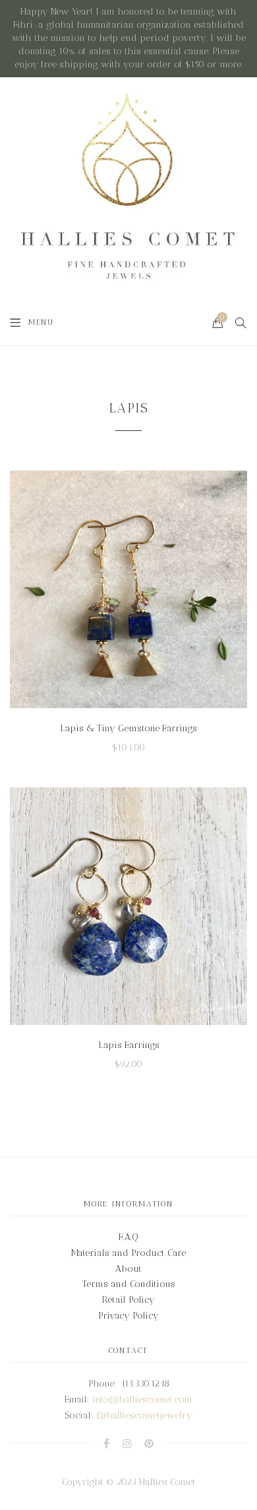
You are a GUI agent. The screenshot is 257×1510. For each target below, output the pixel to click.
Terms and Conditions (128, 1284)
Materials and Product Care (128, 1253)
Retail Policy (128, 1299)
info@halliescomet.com (142, 1399)
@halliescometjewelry (144, 1415)
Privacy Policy (128, 1315)
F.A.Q (128, 1237)
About (128, 1268)
